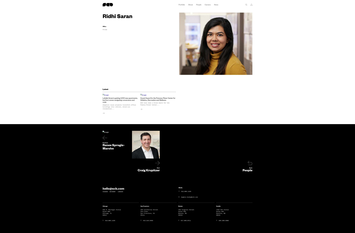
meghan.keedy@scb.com (189, 197)
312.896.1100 (186, 191)
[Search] (246, 5)
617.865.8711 (186, 220)
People (247, 170)
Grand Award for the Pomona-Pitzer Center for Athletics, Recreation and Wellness (157, 99)
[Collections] (251, 5)
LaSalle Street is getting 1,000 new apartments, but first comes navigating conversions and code (120, 100)
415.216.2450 (148, 220)
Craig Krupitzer (149, 170)
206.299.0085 (224, 220)
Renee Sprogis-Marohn (114, 146)
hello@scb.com (113, 188)
